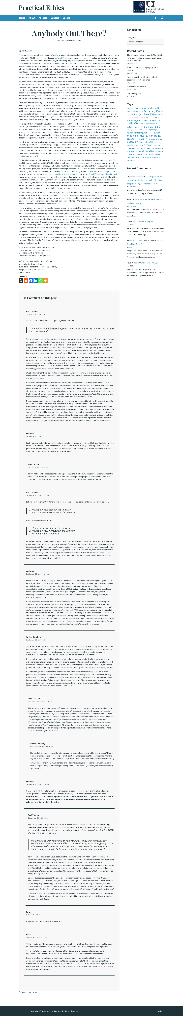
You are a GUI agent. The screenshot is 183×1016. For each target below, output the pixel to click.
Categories (131, 37)
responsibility (144, 151)
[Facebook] (31, 280)
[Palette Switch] (156, 18)
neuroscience (155, 139)
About (32, 17)
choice (148, 114)
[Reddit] (26, 280)
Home (22, 17)
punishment (133, 148)
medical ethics (139, 135)
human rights (135, 132)
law (156, 132)
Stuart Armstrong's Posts (147, 154)
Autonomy (152, 111)
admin (61, 40)
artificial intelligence (135, 111)
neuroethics (140, 138)
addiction (140, 108)
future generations (134, 130)
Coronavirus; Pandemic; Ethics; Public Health (143, 119)
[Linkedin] (35, 280)
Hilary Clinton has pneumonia (65, 174)
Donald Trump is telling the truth (103, 174)
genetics (147, 130)
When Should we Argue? (137, 86)
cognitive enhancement (139, 118)
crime (142, 123)
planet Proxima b (63, 58)
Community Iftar (134, 93)
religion (151, 148)
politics (148, 142)
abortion (131, 108)
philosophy (135, 141)
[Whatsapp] (40, 280)
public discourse (137, 144)
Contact (55, 17)
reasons (143, 148)
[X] (21, 280)
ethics (152, 126)
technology (144, 157)
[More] (45, 280)
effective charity (151, 123)
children (136, 114)
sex (132, 154)
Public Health (154, 145)
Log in (159, 1011)
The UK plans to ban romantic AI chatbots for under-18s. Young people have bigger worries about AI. (145, 58)
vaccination (133, 160)
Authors (43, 17)
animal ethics (156, 108)
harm (154, 130)
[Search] (162, 17)
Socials (66, 17)
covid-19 (132, 123)
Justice (148, 132)
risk (154, 151)
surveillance (132, 157)
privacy (157, 142)
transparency (156, 157)
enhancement (135, 127)
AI (146, 108)
